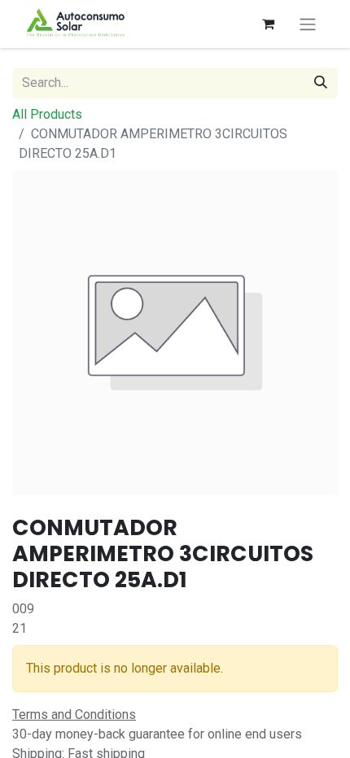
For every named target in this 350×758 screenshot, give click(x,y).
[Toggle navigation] (308, 24)
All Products (47, 114)
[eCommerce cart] (268, 23)
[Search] (321, 83)
